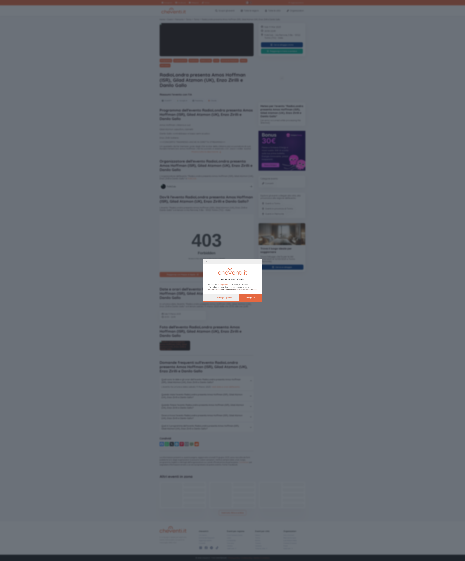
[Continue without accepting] (206, 261)
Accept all (250, 297)
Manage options (224, 297)
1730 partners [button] (224, 284)
